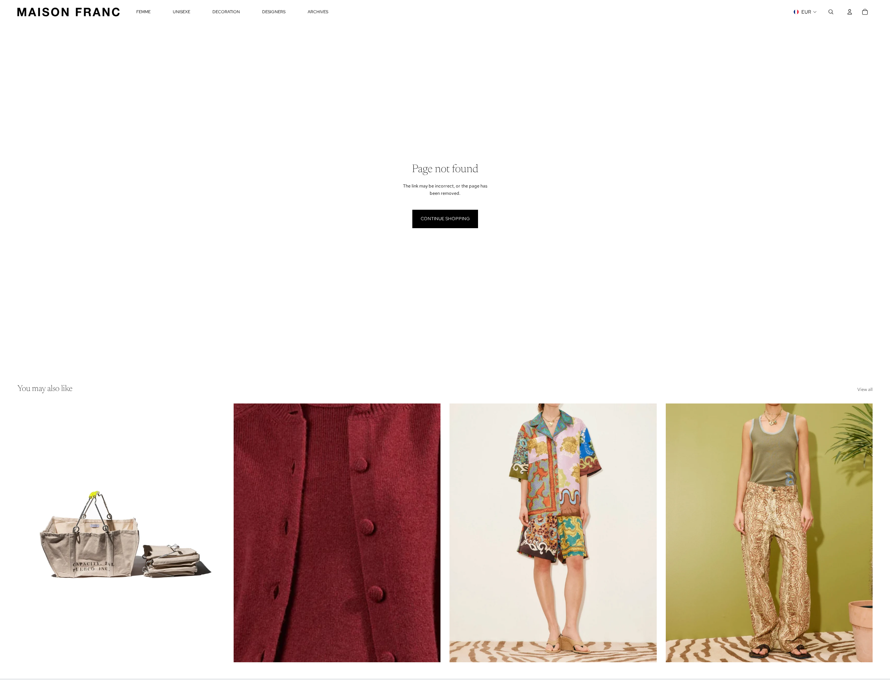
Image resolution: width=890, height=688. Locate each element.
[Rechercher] (831, 11)
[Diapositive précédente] (27, 533)
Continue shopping (445, 219)
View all (865, 389)
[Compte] (849, 11)
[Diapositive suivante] (214, 533)
